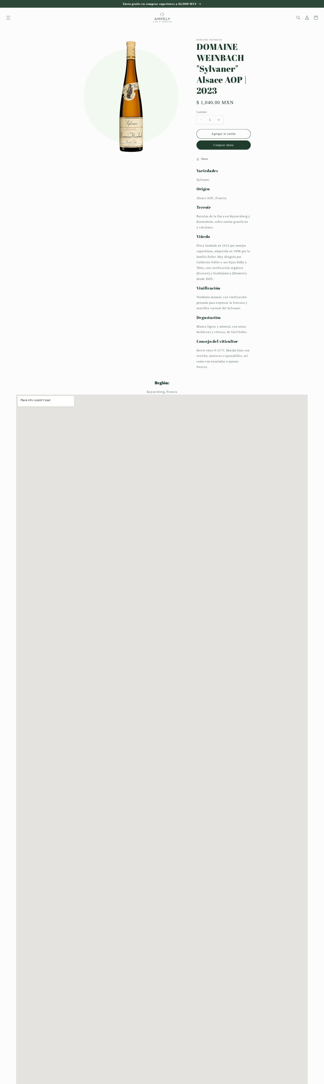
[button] (8, 17)
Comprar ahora (223, 145)
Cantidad (201, 112)
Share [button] (204, 159)
